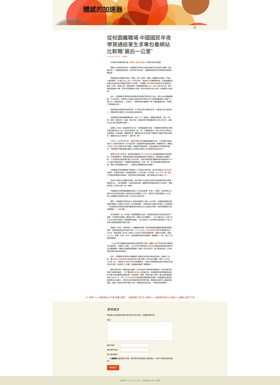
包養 (152, 96)
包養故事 (150, 154)
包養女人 (113, 141)
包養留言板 (116, 259)
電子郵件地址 (113, 350)
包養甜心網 (111, 146)
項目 (125, 56)
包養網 (134, 81)
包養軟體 (148, 83)
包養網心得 (133, 62)
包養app (125, 81)
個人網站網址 (112, 354)
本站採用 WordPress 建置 (151, 381)
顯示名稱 (111, 345)
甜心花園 (159, 172)
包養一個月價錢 (147, 230)
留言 (109, 320)
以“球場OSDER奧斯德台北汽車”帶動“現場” (104, 297)
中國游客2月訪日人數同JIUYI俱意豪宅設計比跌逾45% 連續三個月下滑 (162, 297)
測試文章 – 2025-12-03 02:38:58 (130, 381)
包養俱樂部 (150, 246)
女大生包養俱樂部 (130, 277)
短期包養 (168, 170)
